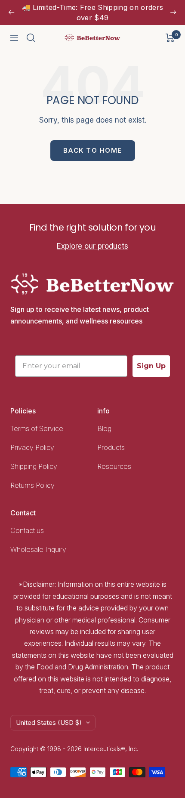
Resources (114, 466)
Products (111, 447)
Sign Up (151, 366)
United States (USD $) (49, 722)
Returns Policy (32, 485)
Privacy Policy (32, 447)
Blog (104, 428)
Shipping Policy (34, 466)
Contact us (27, 530)
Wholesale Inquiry (38, 549)
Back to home (92, 150)
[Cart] (170, 38)
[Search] (31, 38)
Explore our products (92, 246)
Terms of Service (36, 428)
